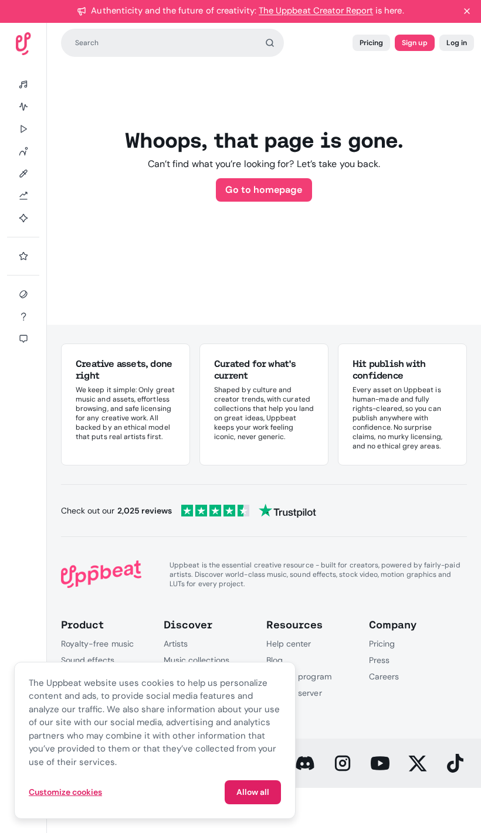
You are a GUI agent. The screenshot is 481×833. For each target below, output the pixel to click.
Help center (288, 643)
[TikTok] (455, 763)
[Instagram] (342, 763)
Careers (384, 676)
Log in (456, 42)
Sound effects (88, 660)
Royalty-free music (97, 643)
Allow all (252, 792)
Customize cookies (65, 792)
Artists (176, 643)
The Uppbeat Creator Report (316, 10)
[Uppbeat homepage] (23, 43)
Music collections (196, 660)
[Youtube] (380, 763)
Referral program (298, 676)
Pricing (371, 42)
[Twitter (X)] (417, 763)
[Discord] (305, 763)
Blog (274, 660)
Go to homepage (263, 189)
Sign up (414, 42)
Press (379, 660)
